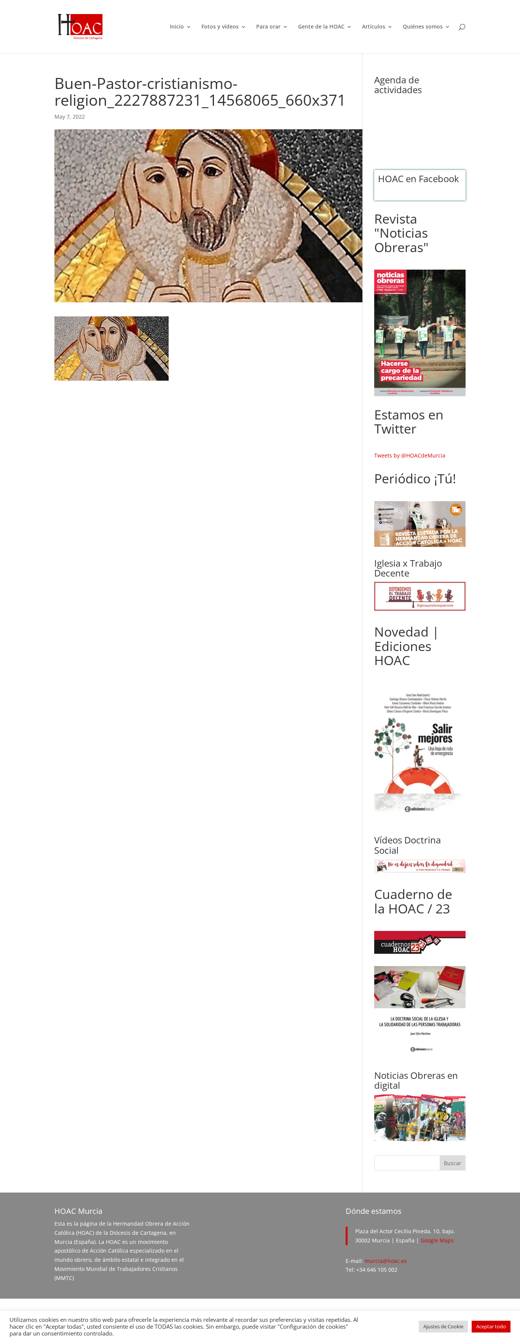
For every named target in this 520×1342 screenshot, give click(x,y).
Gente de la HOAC (321, 27)
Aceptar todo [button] (491, 1326)
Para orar (268, 27)
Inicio (177, 27)
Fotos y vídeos (220, 27)
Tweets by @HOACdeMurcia (409, 455)
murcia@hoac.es (386, 1260)
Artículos (373, 27)
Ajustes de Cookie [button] (443, 1326)
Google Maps (437, 1240)
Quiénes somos (423, 27)
